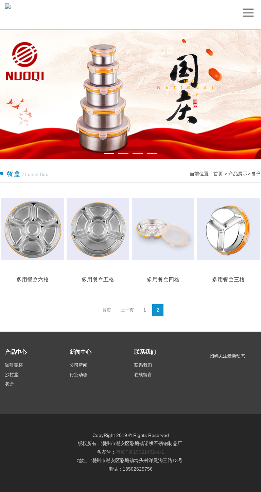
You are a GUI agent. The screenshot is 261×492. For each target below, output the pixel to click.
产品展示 (237, 173)
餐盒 (256, 173)
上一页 (127, 310)
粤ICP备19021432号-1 (140, 452)
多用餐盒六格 (32, 279)
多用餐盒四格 (163, 279)
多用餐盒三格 (228, 279)
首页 (218, 173)
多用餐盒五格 (98, 279)
